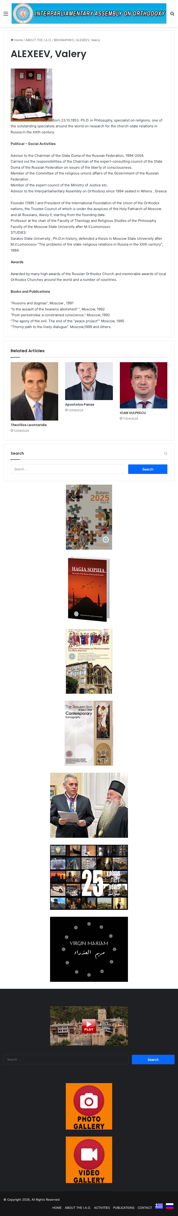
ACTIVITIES (102, 1207)
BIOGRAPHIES (64, 40)
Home (18, 40)
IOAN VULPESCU (133, 413)
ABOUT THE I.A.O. (38, 40)
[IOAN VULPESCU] (143, 385)
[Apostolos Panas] (89, 381)
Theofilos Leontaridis (29, 425)
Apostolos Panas (79, 404)
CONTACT (145, 1207)
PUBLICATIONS (123, 1207)
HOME (57, 1207)
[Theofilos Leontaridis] (34, 391)
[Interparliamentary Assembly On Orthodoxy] (89, 13)
